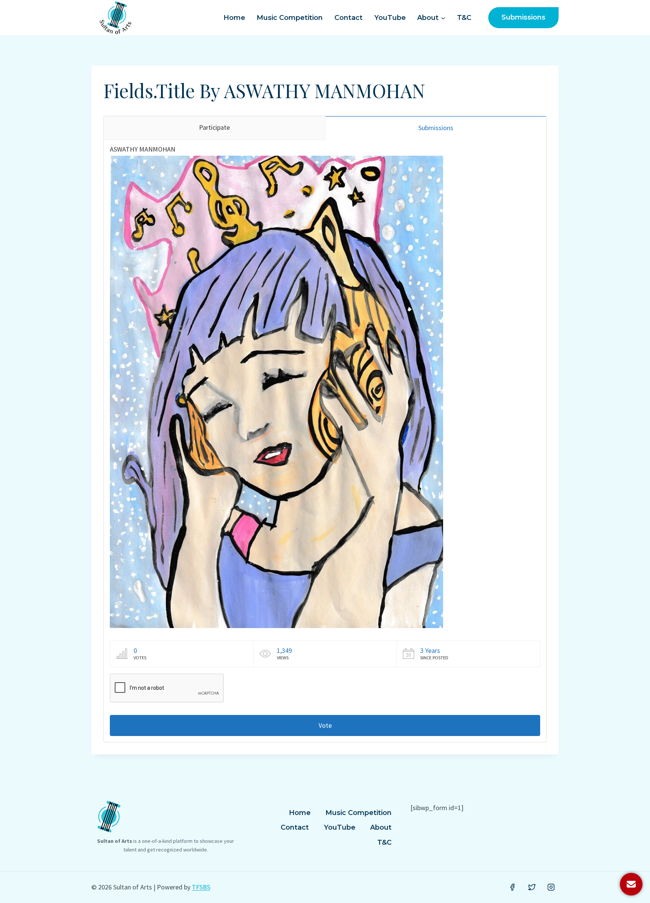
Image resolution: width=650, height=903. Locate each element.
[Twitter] (531, 887)
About (381, 827)
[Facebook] (512, 887)
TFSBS (201, 887)
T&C (464, 18)
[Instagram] (551, 887)
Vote (325, 725)
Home (234, 18)
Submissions (523, 17)
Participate (214, 127)
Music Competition (290, 18)
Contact (348, 18)
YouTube (390, 18)
